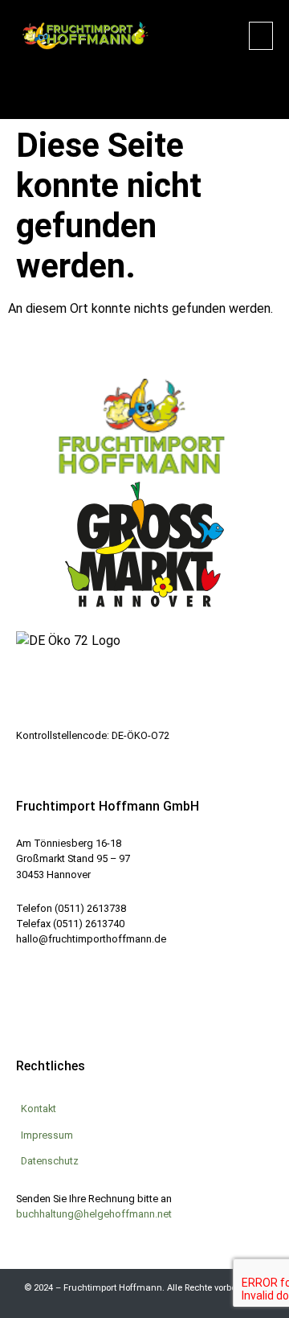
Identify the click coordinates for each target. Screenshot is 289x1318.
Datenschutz (50, 1161)
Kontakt (38, 1108)
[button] (261, 36)
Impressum (47, 1135)
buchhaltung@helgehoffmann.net (94, 1214)
